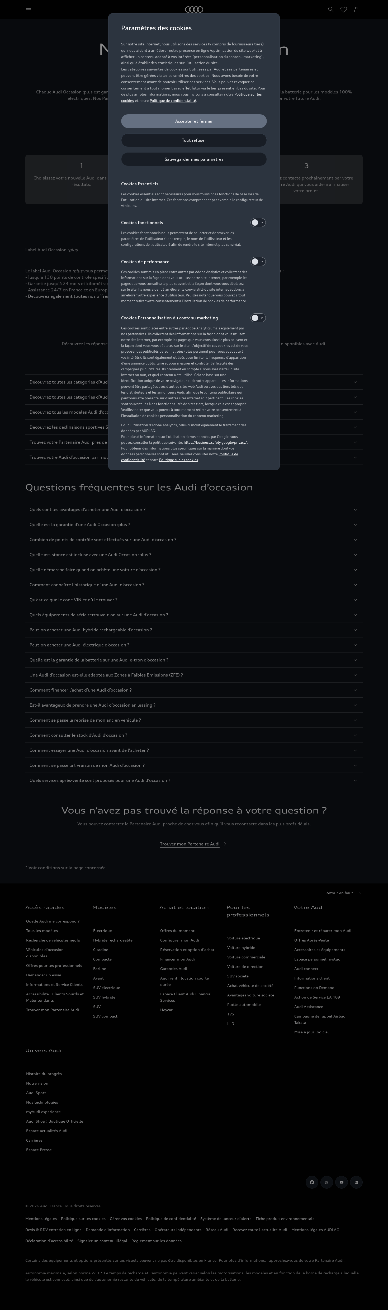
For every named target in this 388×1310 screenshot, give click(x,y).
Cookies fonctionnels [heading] (142, 222)
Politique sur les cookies (178, 460)
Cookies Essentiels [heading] (139, 183)
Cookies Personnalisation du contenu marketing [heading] (169, 317)
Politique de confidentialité (173, 100)
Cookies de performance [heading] (145, 261)
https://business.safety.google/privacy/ (215, 442)
